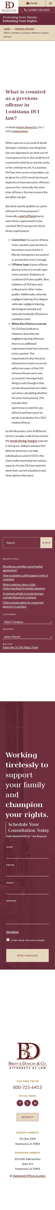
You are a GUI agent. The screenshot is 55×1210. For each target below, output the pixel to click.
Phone (10, 864)
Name (9, 846)
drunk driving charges (23, 440)
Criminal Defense (20, 131)
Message (11, 900)
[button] (50, 3)
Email (34, 3)
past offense (28, 216)
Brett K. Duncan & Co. (27, 127)
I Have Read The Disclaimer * (28, 940)
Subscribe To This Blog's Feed (20, 647)
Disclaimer (12, 932)
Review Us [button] (27, 1117)
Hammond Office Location (29, 1176)
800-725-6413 (40, 10)
